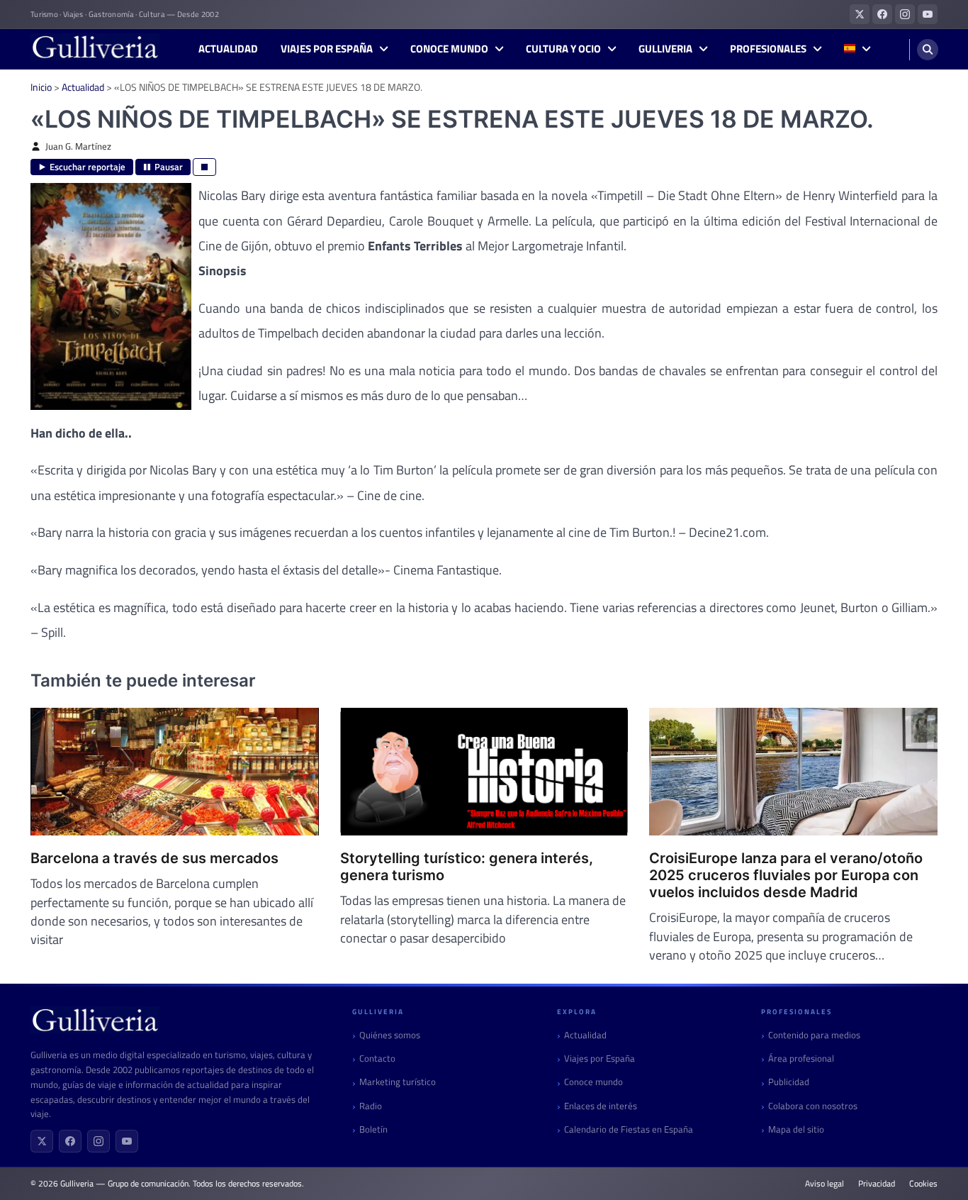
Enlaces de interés (600, 1106)
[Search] (927, 49)
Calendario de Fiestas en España (628, 1129)
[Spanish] (857, 49)
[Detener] (204, 167)
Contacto (377, 1058)
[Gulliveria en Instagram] (905, 14)
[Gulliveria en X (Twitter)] (859, 14)
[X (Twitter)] (41, 1141)
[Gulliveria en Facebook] (882, 14)
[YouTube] (127, 1141)
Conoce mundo (449, 49)
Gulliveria (665, 49)
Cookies (923, 1183)
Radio (370, 1106)
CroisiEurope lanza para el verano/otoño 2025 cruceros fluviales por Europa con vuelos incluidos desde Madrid (786, 875)
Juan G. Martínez (78, 146)
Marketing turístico (397, 1082)
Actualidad (228, 49)
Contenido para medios (814, 1035)
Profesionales (768, 49)
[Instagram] (98, 1141)
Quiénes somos (389, 1035)
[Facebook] (70, 1141)
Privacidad (876, 1183)
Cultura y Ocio (563, 49)
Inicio (41, 86)
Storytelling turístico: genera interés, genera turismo (466, 867)
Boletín (373, 1129)
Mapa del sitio (796, 1129)
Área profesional (801, 1058)
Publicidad (788, 1082)
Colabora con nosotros (812, 1106)
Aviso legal (824, 1183)
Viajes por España (327, 49)
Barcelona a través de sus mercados (154, 858)
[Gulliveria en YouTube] (928, 14)
